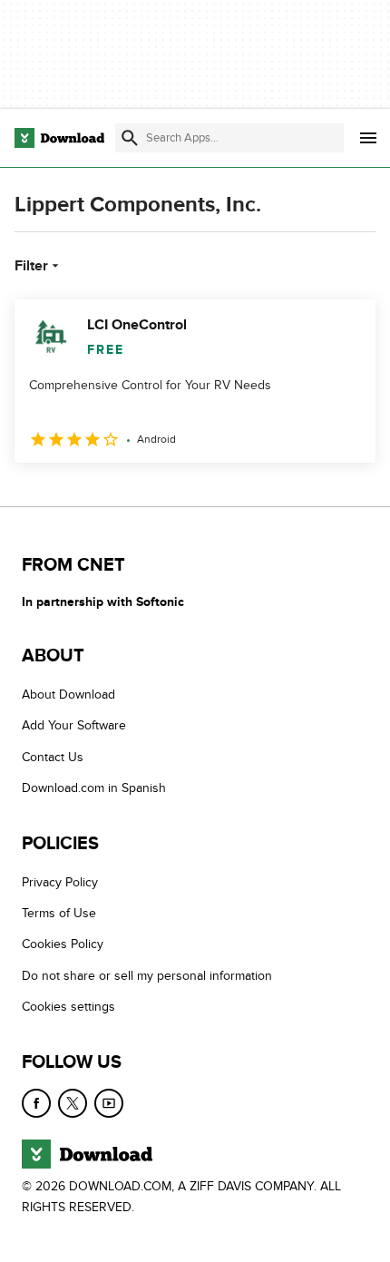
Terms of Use (59, 913)
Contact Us (52, 757)
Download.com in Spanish (94, 788)
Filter (31, 266)
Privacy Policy (60, 882)
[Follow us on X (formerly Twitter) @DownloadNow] (72, 1103)
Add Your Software (74, 725)
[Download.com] (59, 138)
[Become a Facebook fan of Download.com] (36, 1103)
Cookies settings (68, 1006)
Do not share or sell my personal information (147, 975)
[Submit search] (129, 137)
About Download (68, 694)
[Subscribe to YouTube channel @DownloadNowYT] (108, 1103)
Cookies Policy (62, 944)
